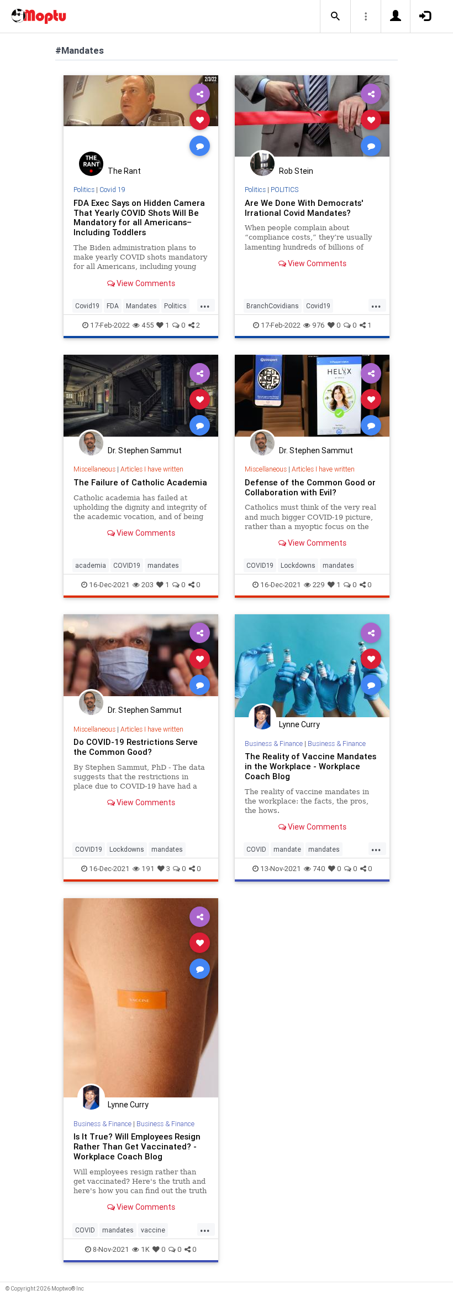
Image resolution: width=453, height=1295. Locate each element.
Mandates (141, 306)
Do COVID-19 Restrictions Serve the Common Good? (135, 747)
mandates (163, 565)
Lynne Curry (299, 724)
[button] (335, 16)
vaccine (153, 1230)
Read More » (141, 119)
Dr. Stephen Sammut (145, 450)
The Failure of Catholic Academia (140, 482)
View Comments (145, 283)
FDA (113, 306)
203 (147, 584)
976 (318, 325)
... (205, 305)
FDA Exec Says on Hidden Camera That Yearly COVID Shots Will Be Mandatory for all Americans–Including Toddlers (139, 218)
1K (145, 1249)
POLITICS (284, 189)
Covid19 (87, 306)
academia (90, 565)
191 (148, 868)
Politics (83, 189)
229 (319, 584)
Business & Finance (274, 743)
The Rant (124, 171)
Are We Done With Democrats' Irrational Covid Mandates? (304, 208)
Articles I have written (151, 469)
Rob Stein (296, 171)
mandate (287, 849)
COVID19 (126, 565)
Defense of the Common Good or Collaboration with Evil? (310, 487)
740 (319, 868)
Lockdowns (298, 565)
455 (147, 325)
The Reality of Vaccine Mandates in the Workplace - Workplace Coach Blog (310, 766)
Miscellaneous (94, 469)
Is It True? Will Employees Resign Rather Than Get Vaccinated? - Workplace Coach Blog (137, 1146)
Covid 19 (112, 189)
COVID (256, 849)
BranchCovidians (272, 306)
